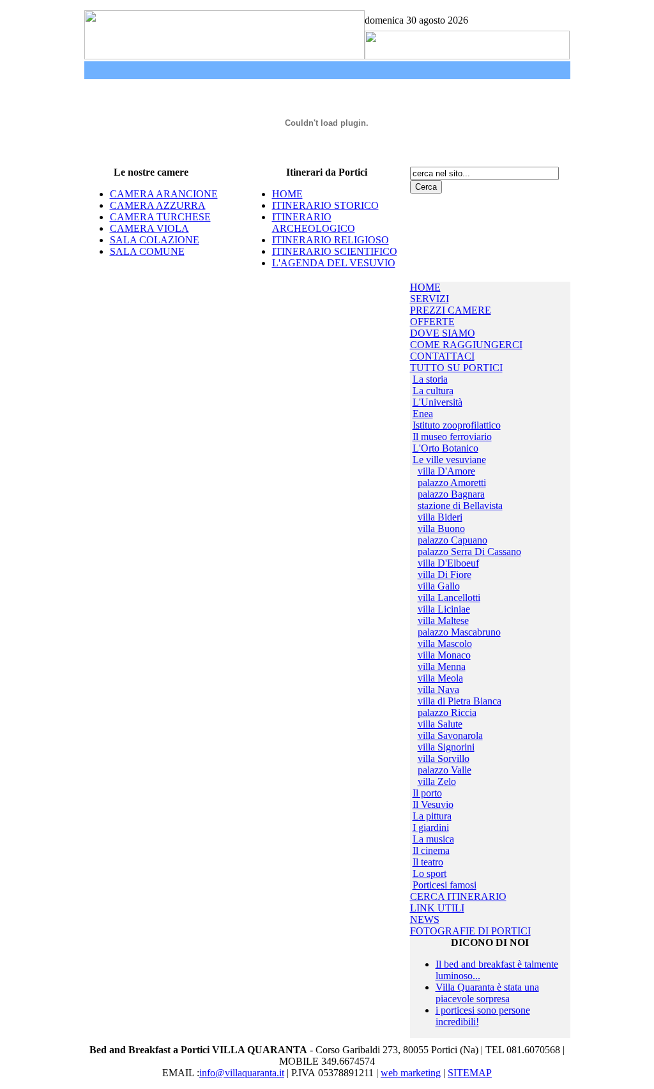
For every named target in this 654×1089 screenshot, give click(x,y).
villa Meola (440, 678)
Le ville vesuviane (449, 459)
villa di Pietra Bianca (459, 701)
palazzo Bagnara (451, 494)
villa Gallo (439, 586)
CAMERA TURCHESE (160, 216)
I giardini (431, 827)
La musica (433, 839)
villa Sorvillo (443, 758)
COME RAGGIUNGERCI (466, 344)
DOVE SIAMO (442, 333)
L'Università (437, 402)
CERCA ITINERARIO (458, 896)
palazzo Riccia (447, 712)
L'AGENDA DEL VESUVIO (333, 262)
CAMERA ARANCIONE (164, 193)
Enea (423, 413)
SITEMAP (470, 1072)
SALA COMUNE (147, 251)
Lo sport (429, 873)
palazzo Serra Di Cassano (469, 551)
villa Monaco (444, 655)
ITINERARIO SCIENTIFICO (334, 251)
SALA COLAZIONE (154, 239)
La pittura (432, 816)
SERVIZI (429, 298)
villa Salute (440, 724)
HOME (287, 193)
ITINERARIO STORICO (325, 205)
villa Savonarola (450, 735)
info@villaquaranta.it (241, 1072)
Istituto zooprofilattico (457, 425)
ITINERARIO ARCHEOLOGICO (313, 222)
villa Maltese (443, 620)
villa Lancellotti (449, 597)
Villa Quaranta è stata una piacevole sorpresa (487, 993)
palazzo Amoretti (452, 482)
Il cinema (431, 850)
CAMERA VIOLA (149, 228)
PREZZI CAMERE (450, 310)
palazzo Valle (444, 770)
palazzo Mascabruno (459, 632)
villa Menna (442, 666)
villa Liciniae (444, 609)
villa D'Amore (446, 471)
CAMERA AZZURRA (158, 205)
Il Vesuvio (433, 804)
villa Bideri (440, 517)
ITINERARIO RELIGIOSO (330, 239)
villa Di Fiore (444, 574)
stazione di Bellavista (460, 505)
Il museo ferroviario (452, 436)
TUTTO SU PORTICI (456, 367)
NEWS (424, 919)
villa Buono (441, 528)
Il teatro (428, 862)
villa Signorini (446, 747)
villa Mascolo (445, 643)
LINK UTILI (437, 907)
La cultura (433, 390)
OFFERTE (432, 321)
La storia (430, 379)
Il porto (427, 793)
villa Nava (438, 689)
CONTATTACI (442, 356)
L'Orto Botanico (445, 448)
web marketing (411, 1072)
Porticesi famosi (444, 885)
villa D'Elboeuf (448, 563)
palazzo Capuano (452, 540)
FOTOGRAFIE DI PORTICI (470, 930)
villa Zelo (437, 781)
